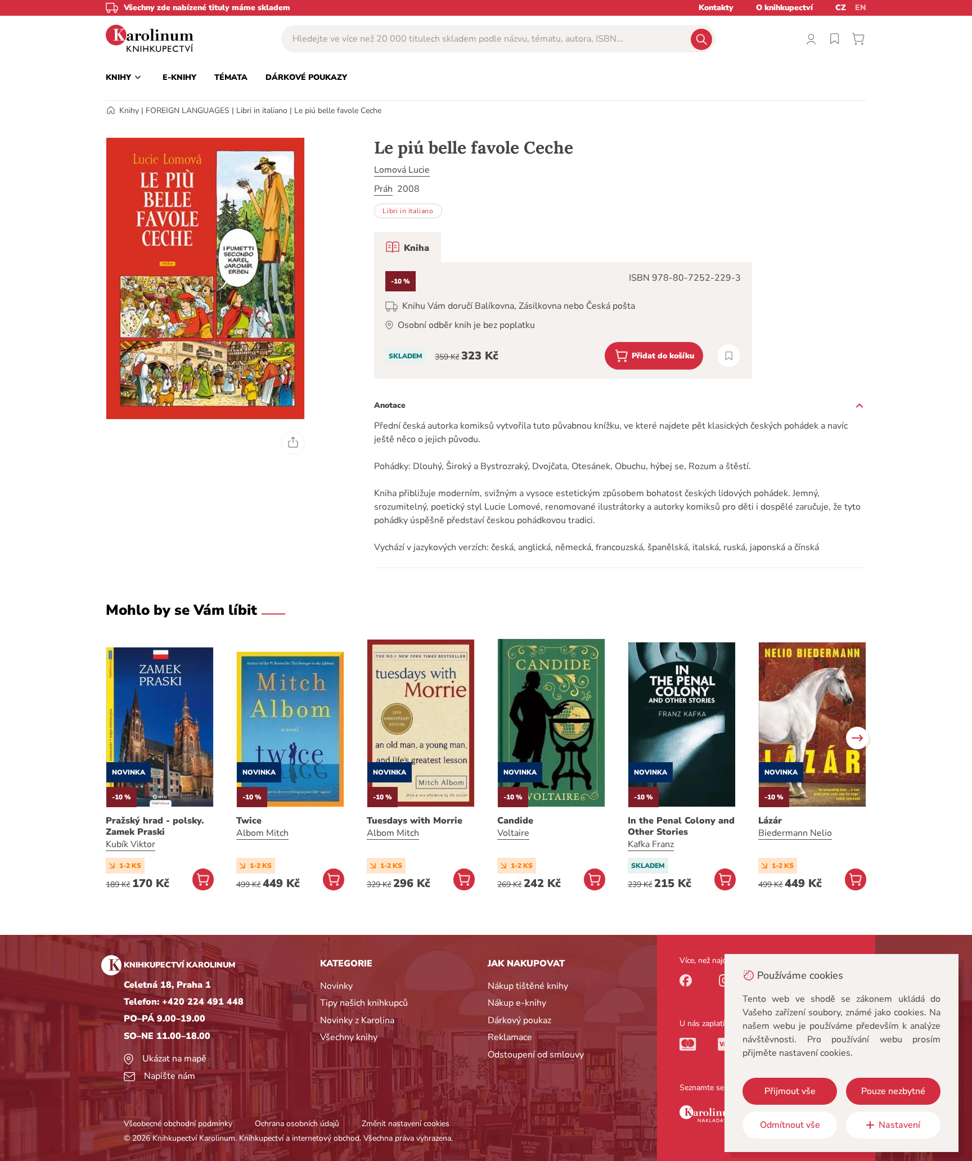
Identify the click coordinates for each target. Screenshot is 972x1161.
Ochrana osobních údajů (297, 1123)
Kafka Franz (651, 844)
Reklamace (510, 1037)
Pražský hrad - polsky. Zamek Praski (155, 826)
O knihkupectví (784, 7)
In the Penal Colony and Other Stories (681, 826)
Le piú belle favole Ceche (337, 110)
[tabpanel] (563, 320)
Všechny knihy (348, 1037)
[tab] (407, 247)
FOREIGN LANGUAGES (188, 110)
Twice (249, 820)
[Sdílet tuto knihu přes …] (293, 442)
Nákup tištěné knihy (528, 986)
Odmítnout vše (790, 1125)
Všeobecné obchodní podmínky (178, 1123)
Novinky (336, 986)
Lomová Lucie (402, 170)
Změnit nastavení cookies (405, 1123)
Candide (515, 820)
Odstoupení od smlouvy (536, 1054)
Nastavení (899, 1125)
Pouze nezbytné (893, 1091)
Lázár (770, 820)
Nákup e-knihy (517, 1003)
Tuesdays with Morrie (414, 820)
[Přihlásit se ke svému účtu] (811, 39)
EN (860, 7)
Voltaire (513, 833)
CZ (840, 7)
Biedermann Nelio (795, 833)
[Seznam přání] (834, 39)
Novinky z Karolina (357, 1020)
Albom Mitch (262, 833)
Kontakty (716, 7)
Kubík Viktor (130, 844)
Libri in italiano (261, 110)
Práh (383, 189)
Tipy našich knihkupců (364, 1003)
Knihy (129, 110)
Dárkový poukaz (519, 1020)
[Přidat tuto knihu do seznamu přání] (729, 356)
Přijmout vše (790, 1091)
